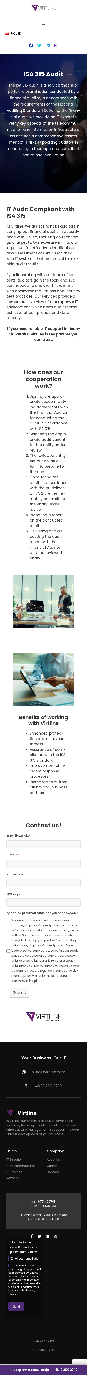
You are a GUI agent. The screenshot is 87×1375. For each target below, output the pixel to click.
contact (53, 1172)
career (52, 1166)
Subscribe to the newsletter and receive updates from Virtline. (23, 1247)
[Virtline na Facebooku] (32, 1236)
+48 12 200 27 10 (47, 1085)
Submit (19, 992)
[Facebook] (31, 45)
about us (53, 1159)
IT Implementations (20, 1166)
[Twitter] (39, 45)
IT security (14, 1159)
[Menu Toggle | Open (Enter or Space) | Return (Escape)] (43, 23)
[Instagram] (56, 45)
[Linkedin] (48, 45)
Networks (13, 1178)
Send (16, 1306)
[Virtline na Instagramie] (55, 1236)
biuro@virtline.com (48, 1072)
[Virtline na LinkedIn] (47, 1236)
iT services (14, 1172)
